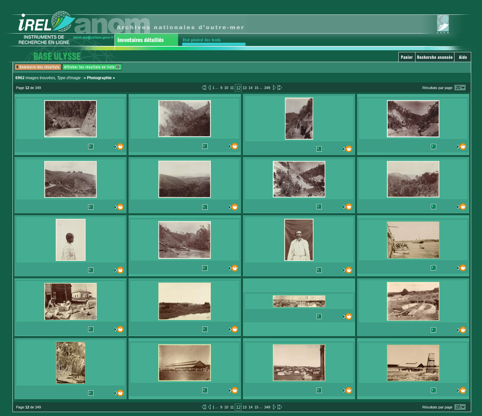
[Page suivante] (274, 87)
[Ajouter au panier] (117, 146)
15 (256, 88)
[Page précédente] (209, 87)
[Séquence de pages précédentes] (204, 87)
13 (245, 88)
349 (267, 88)
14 (250, 88)
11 (232, 88)
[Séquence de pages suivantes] (280, 87)
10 (226, 88)
